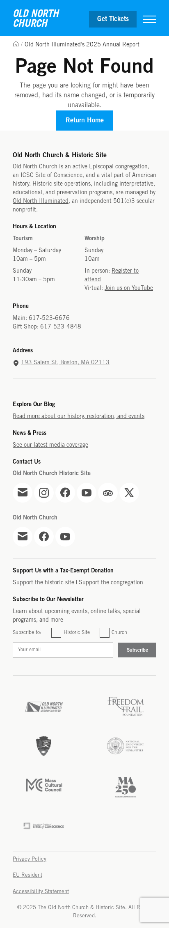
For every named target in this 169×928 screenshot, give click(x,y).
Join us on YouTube (129, 288)
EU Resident (27, 875)
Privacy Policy (29, 859)
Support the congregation (111, 583)
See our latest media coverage (50, 445)
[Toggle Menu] (149, 19)
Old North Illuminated (41, 201)
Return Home (85, 120)
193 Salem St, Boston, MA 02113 (65, 362)
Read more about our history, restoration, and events (78, 416)
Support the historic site (43, 583)
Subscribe (137, 650)
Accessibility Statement (41, 891)
